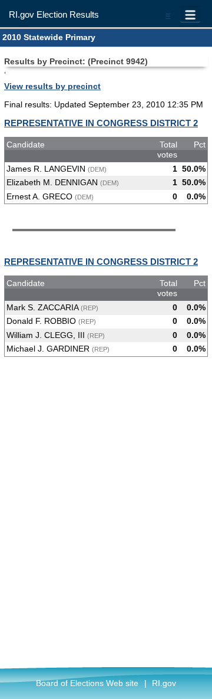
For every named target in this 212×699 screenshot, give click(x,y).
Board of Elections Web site (87, 683)
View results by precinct (52, 86)
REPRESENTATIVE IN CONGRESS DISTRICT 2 (101, 123)
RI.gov (164, 683)
